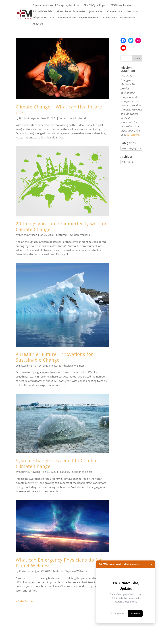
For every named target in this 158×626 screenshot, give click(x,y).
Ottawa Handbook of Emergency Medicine (56, 5)
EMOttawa (133, 134)
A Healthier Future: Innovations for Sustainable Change (54, 357)
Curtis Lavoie (26, 571)
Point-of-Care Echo (43, 11)
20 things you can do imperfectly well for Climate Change (61, 226)
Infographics (39, 17)
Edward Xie (25, 365)
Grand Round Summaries (71, 11)
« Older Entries (24, 601)
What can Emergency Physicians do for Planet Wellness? (59, 563)
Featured (80, 118)
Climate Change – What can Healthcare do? (59, 109)
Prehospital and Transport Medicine (78, 17)
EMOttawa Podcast (121, 5)
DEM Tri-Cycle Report (95, 5)
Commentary (114, 11)
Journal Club (96, 11)
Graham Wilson (28, 235)
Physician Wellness (79, 235)
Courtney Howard (29, 471)
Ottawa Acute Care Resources (118, 17)
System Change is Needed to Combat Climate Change (57, 463)
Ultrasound (132, 11)
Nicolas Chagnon (29, 118)
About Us (38, 24)
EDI (52, 17)
